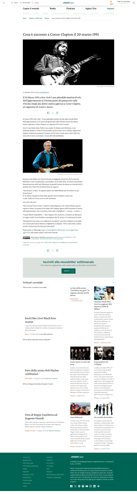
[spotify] (83, 486)
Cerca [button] (37, 3)
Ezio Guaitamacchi (43, 92)
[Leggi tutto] (113, 282)
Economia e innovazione (61, 13)
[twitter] (75, 486)
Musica (96, 343)
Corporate (27, 477)
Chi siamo (50, 463)
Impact (110, 8)
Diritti (36, 13)
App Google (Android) (30, 466)
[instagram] (90, 486)
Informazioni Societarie (55, 475)
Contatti (50, 460)
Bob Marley (28, 378)
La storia (50, 466)
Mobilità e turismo (80, 13)
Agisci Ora (90, 8)
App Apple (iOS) (28, 463)
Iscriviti (67, 271)
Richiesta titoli (28, 475)
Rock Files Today (50, 242)
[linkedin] (94, 486)
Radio (53, 8)
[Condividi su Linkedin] (57, 113)
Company (50, 457)
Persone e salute (108, 13)
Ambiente (26, 13)
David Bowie (74, 299)
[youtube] (87, 486)
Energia (45, 13)
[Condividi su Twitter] (53, 113)
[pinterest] (79, 486)
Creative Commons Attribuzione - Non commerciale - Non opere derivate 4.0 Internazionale (53, 237)
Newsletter (26, 3)
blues (27, 334)
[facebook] (71, 486)
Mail (48, 469)
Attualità (26, 457)
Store (16, 3)
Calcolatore (27, 480)
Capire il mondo (31, 8)
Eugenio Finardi (30, 431)
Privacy (49, 472)
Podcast (70, 8)
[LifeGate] (68, 2)
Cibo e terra (94, 13)
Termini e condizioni (54, 477)
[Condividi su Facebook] (48, 113)
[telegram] (98, 486)
